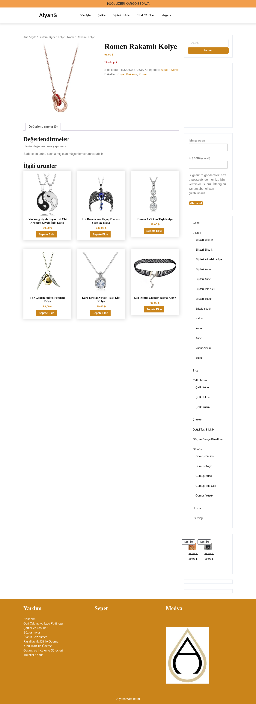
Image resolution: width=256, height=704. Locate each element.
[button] (189, 93)
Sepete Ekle (46, 234)
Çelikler (102, 15)
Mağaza (166, 15)
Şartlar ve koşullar (35, 628)
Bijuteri (42, 37)
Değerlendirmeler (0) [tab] (43, 126)
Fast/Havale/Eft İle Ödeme (40, 641)
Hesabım (29, 619)
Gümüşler (85, 15)
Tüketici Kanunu (34, 655)
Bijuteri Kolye (57, 37)
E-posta (199, 158)
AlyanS (48, 15)
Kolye (120, 74)
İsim (197, 140)
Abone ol (196, 202)
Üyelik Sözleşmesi (35, 637)
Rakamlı (131, 74)
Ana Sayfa (29, 37)
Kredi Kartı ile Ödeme (37, 646)
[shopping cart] (231, 15)
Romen (143, 74)
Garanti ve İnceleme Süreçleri (43, 650)
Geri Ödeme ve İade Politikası (43, 623)
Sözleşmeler (31, 632)
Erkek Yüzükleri (146, 15)
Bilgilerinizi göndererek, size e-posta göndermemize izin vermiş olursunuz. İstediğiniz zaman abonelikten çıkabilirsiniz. (207, 184)
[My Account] (224, 15)
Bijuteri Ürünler (121, 15)
